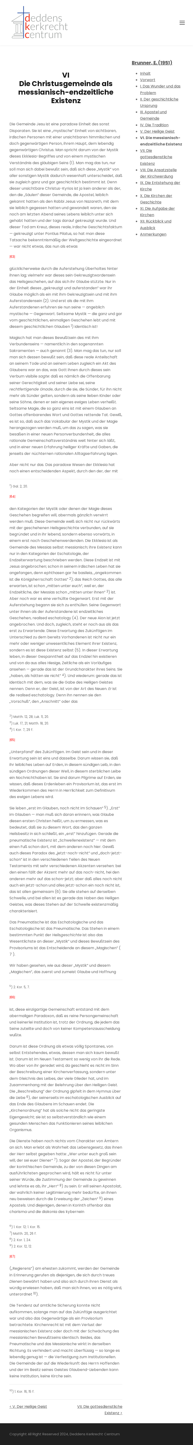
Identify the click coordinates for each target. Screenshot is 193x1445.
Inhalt (145, 73)
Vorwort (147, 80)
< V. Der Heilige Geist (28, 1406)
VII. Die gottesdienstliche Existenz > (99, 1410)
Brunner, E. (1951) (152, 62)
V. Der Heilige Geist (157, 131)
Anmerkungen (153, 234)
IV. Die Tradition (154, 125)
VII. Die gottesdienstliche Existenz (156, 157)
